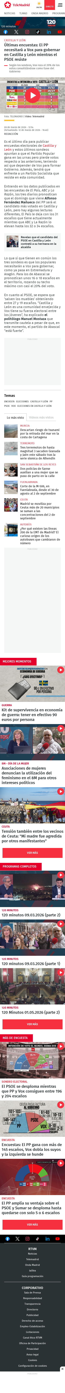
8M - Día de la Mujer (15, 763)
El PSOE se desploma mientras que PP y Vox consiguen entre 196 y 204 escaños (32, 1060)
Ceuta (24, 499)
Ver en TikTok (37, 1239)
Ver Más (32, 852)
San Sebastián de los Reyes (38, 464)
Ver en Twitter (17, 1239)
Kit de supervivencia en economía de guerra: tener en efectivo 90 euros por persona (32, 684)
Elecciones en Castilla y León (34, 406)
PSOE (7, 406)
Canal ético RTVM (32, 1338)
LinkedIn (48, 31)
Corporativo (32, 1288)
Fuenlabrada (29, 482)
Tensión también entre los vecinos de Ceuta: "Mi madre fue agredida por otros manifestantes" (32, 805)
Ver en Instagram (27, 1238)
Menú (60, 5)
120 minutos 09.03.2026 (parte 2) (32, 889)
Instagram (27, 31)
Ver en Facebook (7, 1239)
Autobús (26, 524)
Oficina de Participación (32, 1343)
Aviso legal (32, 1354)
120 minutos (10, 910)
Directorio (32, 1309)
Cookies (32, 1360)
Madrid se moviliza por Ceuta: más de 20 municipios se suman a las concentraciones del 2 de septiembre (11, 505)
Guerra (7, 705)
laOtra (32, 1270)
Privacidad (32, 1349)
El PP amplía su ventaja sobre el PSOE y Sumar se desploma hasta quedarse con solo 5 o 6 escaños (32, 1177)
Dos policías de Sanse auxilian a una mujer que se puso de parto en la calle (11, 469)
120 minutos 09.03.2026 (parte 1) (32, 938)
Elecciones (22, 401)
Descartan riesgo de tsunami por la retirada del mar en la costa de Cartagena (11, 431)
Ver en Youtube (57, 1238)
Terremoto (27, 443)
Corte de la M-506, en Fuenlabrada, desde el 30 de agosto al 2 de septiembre (11, 487)
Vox (13, 406)
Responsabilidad (32, 1298)
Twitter (16, 32)
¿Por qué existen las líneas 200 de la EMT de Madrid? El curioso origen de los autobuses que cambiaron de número (11, 529)
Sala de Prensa (32, 1292)
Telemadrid (32, 1259)
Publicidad (32, 1315)
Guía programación (32, 1276)
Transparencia (32, 1304)
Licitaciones (32, 1332)
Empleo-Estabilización (32, 1326)
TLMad (23, 13)
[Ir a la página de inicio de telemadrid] (17, 5)
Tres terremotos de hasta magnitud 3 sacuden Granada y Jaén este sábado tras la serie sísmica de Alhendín (11, 448)
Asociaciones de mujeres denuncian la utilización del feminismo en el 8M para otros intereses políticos (32, 742)
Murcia (25, 425)
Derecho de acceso (32, 1321)
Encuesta (9, 401)
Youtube (59, 31)
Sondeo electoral (15, 1081)
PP (51, 401)
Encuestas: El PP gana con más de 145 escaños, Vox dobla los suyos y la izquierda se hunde (32, 1119)
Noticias (9, 13)
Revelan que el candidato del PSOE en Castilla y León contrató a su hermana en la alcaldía (12, 241)
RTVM (32, 1249)
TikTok (37, 32)
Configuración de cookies (32, 1366)
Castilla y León (15, 40)
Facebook (5, 32)
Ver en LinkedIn (47, 1238)
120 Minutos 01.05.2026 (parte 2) (32, 986)
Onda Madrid (39, 13)
